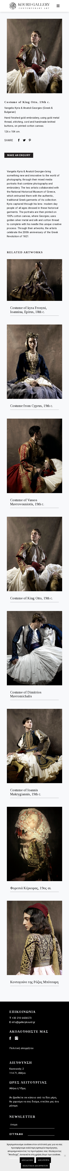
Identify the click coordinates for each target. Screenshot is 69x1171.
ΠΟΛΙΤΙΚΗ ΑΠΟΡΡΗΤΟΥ (35, 1165)
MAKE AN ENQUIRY (18, 155)
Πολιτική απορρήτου (21, 1048)
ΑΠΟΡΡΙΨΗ (43, 1160)
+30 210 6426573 (22, 1017)
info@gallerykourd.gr (23, 1022)
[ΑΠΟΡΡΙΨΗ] (64, 1155)
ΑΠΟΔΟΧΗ (27, 1160)
